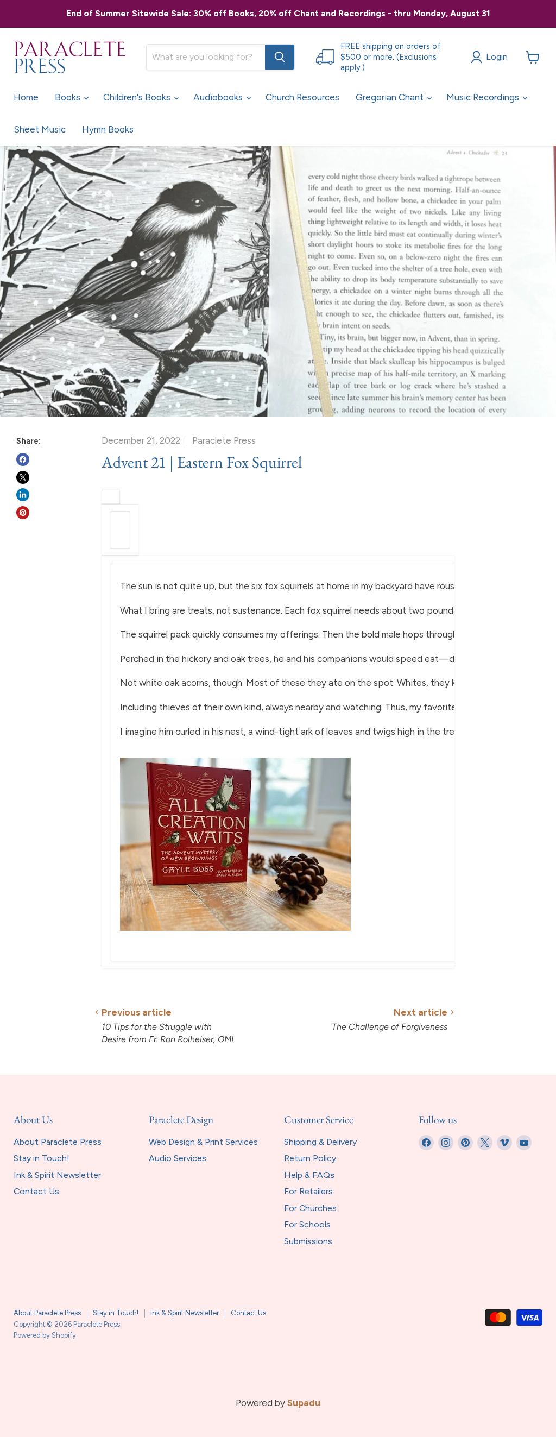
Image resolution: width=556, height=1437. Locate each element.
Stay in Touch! (42, 1158)
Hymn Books (108, 129)
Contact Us (36, 1191)
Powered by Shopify (45, 1335)
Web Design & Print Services (203, 1142)
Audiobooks (219, 97)
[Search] (279, 57)
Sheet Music (40, 129)
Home (26, 97)
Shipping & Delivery (320, 1142)
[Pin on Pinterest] (22, 512)
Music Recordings (483, 97)
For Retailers (308, 1191)
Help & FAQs (309, 1175)
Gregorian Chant (391, 97)
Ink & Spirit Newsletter (57, 1175)
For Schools (307, 1224)
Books (69, 97)
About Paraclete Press (58, 1142)
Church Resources (302, 97)
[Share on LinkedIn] (22, 494)
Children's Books (138, 97)
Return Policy (310, 1158)
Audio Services (177, 1158)
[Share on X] (22, 477)
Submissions (308, 1241)
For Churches (310, 1208)
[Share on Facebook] (22, 459)
